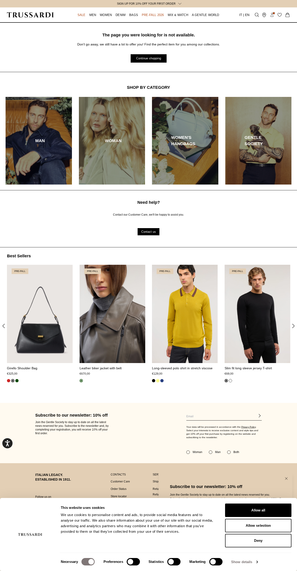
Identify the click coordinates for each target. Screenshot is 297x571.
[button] (76, 14)
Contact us (148, 231)
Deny (258, 540)
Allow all (258, 510)
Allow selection (258, 525)
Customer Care (120, 481)
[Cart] (287, 14)
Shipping (158, 481)
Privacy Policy (248, 427)
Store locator (119, 496)
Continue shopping (148, 58)
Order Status (118, 489)
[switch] (133, 561)
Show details (241, 562)
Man (218, 452)
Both (236, 452)
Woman (197, 452)
